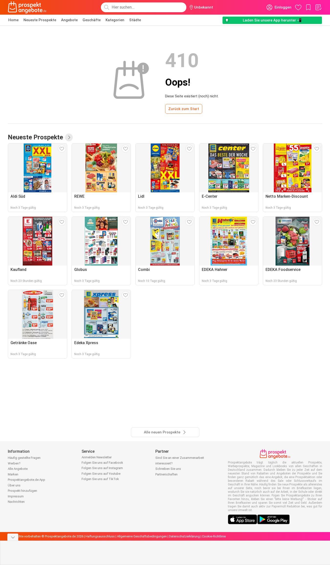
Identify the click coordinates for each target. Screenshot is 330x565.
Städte (135, 20)
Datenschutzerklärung (184, 536)
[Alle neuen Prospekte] (69, 137)
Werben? (14, 463)
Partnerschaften (166, 474)
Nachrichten (16, 501)
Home (13, 20)
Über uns (14, 485)
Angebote (69, 20)
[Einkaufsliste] (318, 7)
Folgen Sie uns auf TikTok (100, 479)
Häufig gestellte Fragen (24, 458)
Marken (13, 474)
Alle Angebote (18, 469)
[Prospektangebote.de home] (27, 7)
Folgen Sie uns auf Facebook (102, 462)
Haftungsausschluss (100, 536)
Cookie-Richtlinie (214, 536)
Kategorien (115, 20)
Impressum (16, 496)
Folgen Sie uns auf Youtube (101, 473)
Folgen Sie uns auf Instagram (102, 468)
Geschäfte (92, 20)
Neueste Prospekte (39, 20)
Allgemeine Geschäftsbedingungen (142, 536)
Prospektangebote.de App (26, 480)
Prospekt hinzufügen (22, 491)
